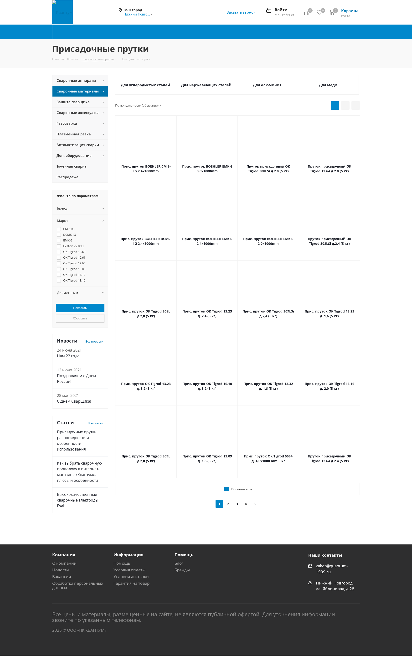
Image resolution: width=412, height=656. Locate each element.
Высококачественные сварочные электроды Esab (77, 500)
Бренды (182, 570)
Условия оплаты (129, 570)
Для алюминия (267, 84)
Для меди (328, 84)
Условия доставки (131, 576)
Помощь (121, 563)
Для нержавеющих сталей (206, 84)
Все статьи (95, 423)
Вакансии (61, 576)
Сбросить (80, 318)
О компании (64, 563)
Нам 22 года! (68, 356)
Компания (63, 555)
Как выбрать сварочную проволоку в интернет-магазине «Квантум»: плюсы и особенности (79, 472)
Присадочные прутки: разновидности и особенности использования (77, 440)
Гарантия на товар (131, 583)
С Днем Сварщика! (74, 401)
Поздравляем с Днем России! (76, 378)
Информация (128, 555)
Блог (179, 563)
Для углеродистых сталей (145, 84)
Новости (60, 570)
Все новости (94, 341)
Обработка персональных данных (77, 585)
